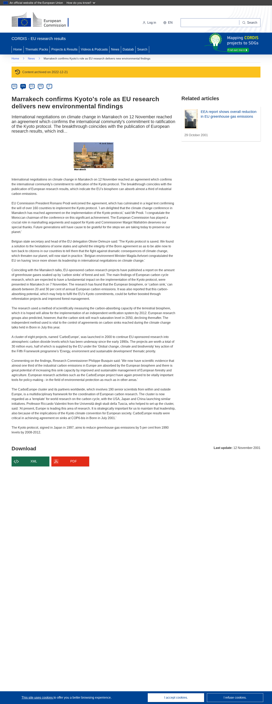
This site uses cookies (38, 697)
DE (14, 86)
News (115, 49)
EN (23, 86)
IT (49, 86)
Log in (151, 22)
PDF (73, 461)
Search (142, 49)
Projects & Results (64, 49)
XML (33, 461)
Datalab (128, 49)
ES (31, 86)
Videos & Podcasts (94, 49)
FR (40, 86)
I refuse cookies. (235, 697)
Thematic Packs (36, 49)
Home (17, 49)
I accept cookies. (176, 697)
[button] (168, 22)
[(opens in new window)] (44, 20)
